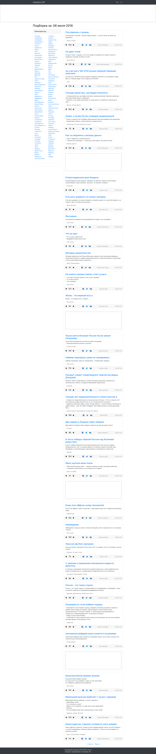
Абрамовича (39, 42)
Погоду (50, 116)
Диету (50, 67)
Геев (49, 73)
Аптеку (37, 46)
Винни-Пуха (38, 151)
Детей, (75, 713)
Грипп (36, 81)
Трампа (50, 145)
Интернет (38, 82)
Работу (50, 125)
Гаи (49, 71)
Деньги (37, 71)
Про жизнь (51, 121)
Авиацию (51, 46)
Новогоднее (38, 110)
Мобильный (52, 98)
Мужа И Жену (39, 104)
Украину (37, 149)
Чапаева (37, 65)
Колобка (37, 88)
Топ (117, 2)
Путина (37, 127)
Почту (50, 114)
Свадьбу (51, 141)
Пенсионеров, (80, 411)
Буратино (38, 63)
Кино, (68, 734)
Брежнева (51, 53)
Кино (50, 82)
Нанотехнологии (53, 104)
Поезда (37, 117)
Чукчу (36, 67)
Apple (50, 42)
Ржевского (38, 131)
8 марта (50, 38)
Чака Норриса (53, 57)
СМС (49, 135)
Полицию (51, 117)
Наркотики (38, 108)
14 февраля (38, 38)
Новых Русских (53, 108)
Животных (38, 156)
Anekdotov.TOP (39, 2)
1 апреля (51, 36)
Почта (89, 750)
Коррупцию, (70, 124)
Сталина (37, 141)
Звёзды (50, 156)
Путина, (77, 124)
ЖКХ (49, 154)
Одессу (50, 110)
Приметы (51, 119)
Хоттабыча (51, 75)
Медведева (38, 98)
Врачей (37, 154)
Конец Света (52, 84)
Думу (50, 69)
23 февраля (38, 40)
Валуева (51, 147)
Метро (50, 96)
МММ (36, 100)
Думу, (68, 60)
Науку (50, 106)
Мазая (50, 94)
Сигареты (38, 137)
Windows (51, 153)
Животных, (85, 593)
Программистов (40, 125)
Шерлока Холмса (53, 131)
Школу (37, 135)
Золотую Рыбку (40, 158)
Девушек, (70, 593)
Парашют (51, 112)
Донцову (37, 75)
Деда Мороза (39, 69)
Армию (50, 44)
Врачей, (69, 144)
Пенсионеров (39, 116)
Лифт (36, 94)
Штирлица (51, 133)
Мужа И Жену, (71, 411)
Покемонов (38, 119)
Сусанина (38, 143)
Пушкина (51, 123)
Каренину (51, 81)
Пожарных (38, 121)
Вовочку (51, 151)
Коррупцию (52, 86)
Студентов (51, 139)
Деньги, (69, 105)
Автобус (51, 47)
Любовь (50, 92)
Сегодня (37, 36)
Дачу (50, 61)
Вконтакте (51, 149)
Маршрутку (38, 96)
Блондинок (51, 51)
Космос (37, 92)
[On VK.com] (90, 45)
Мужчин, (69, 552)
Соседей (37, 139)
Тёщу (36, 147)
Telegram (51, 143)
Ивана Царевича (40, 84)
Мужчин (51, 102)
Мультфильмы (39, 102)
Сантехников (52, 129)
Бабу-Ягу (37, 53)
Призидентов (39, 123)
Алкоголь (38, 44)
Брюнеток (51, 55)
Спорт (50, 137)
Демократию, (77, 593)
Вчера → (97, 744)
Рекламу (37, 129)
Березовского (52, 49)
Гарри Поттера (39, 79)
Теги (121, 2)
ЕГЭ (36, 77)
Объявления (38, 112)
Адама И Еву (52, 40)
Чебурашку (51, 59)
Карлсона (38, 86)
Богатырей (38, 57)
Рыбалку (51, 127)
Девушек (37, 73)
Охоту (37, 114)
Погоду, (88, 411)
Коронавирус (39, 90)
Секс (36, 133)
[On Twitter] (86, 45)
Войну (37, 153)
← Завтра (90, 744)
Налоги (37, 106)
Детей (50, 65)
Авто (36, 51)
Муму (50, 100)
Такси (36, 145)
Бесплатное (38, 55)
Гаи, (68, 574)
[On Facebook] (82, 45)
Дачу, (68, 471)
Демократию (52, 63)
